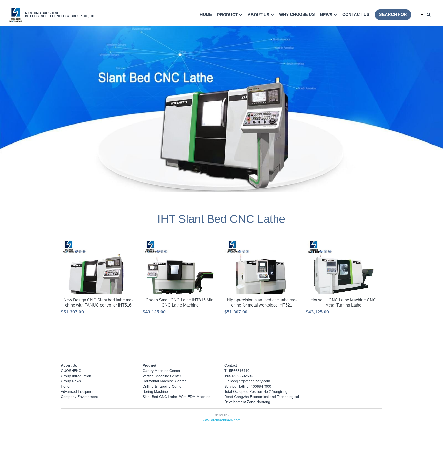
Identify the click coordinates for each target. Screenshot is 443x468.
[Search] (428, 15)
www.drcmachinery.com (222, 419)
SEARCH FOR (393, 14)
